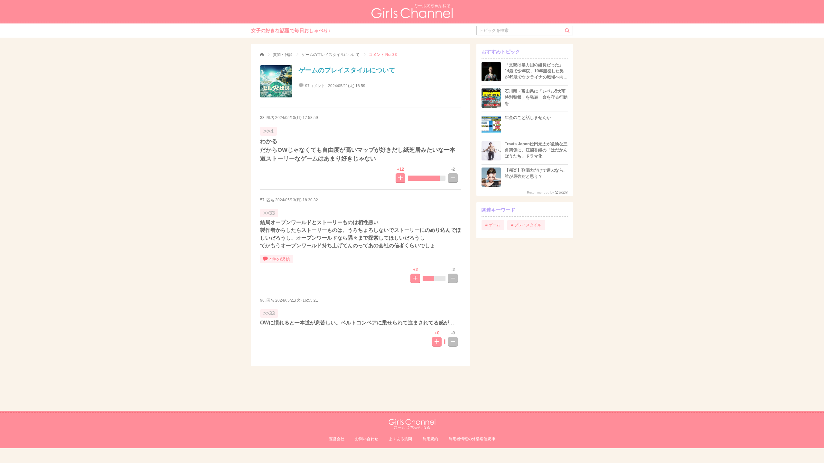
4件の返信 (279, 259)
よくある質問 (400, 439)
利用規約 (430, 439)
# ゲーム (492, 225)
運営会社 (336, 439)
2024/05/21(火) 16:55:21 (296, 300)
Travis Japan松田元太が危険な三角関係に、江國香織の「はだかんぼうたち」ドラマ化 (536, 150)
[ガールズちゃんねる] (262, 54)
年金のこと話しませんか (528, 117)
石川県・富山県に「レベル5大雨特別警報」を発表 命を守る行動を (536, 97)
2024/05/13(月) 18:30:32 (296, 200)
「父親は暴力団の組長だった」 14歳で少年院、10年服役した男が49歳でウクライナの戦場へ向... (536, 70)
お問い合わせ (366, 439)
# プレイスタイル (526, 225)
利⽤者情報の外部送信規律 (472, 439)
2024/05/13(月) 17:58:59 (296, 117)
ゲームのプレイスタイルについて (347, 70)
